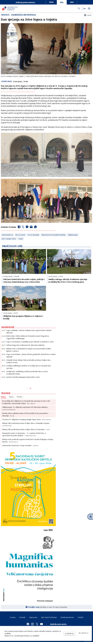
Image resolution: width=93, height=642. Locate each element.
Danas (3, 397)
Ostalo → (20, 397)
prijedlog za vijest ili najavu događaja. (47, 607)
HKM (51, 2)
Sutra (11, 397)
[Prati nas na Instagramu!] (32, 624)
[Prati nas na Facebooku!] (28, 624)
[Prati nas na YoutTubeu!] (41, 624)
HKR (72, 2)
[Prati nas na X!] (37, 624)
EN (84, 8)
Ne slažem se (83, 633)
